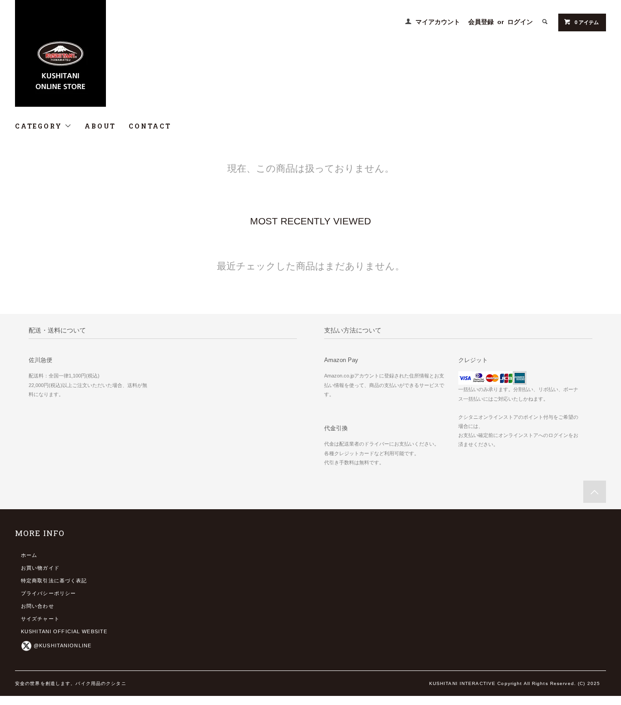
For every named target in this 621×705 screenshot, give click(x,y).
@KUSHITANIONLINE (62, 645)
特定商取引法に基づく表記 (54, 580)
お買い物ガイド (40, 568)
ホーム (29, 555)
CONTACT (150, 126)
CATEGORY (40, 126)
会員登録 (481, 21)
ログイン (520, 21)
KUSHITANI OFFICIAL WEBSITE (64, 631)
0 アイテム (587, 22)
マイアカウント (438, 21)
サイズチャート (40, 618)
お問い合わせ (37, 606)
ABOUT (100, 126)
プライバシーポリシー (48, 593)
